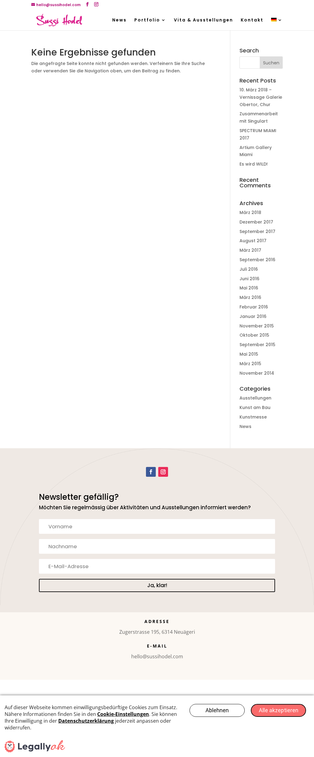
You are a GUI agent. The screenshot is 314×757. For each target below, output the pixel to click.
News (119, 20)
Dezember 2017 (256, 222)
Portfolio (147, 20)
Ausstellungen (255, 398)
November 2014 (256, 373)
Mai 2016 (248, 288)
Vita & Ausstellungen (203, 20)
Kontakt (252, 20)
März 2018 (250, 212)
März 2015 (250, 364)
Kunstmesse (253, 417)
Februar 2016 (253, 307)
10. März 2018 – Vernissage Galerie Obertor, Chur (260, 97)
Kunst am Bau (254, 407)
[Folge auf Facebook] (151, 472)
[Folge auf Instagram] (163, 472)
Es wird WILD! (253, 164)
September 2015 (257, 345)
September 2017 (257, 231)
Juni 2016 (249, 279)
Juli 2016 (248, 269)
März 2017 (250, 250)
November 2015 (256, 326)
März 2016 (250, 297)
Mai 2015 (248, 354)
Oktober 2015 (254, 335)
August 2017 (252, 241)
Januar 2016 (252, 316)
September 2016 (257, 260)
